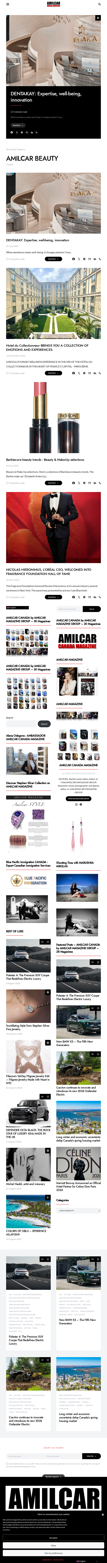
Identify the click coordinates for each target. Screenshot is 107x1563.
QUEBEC (80, 1405)
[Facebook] (81, 804)
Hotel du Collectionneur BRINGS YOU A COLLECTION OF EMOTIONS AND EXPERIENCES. (47, 347)
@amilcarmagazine (52, 1477)
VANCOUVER (64, 1409)
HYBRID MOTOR (15, 1324)
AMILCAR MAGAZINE (16, 1301)
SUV (20, 1331)
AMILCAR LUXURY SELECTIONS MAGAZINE (24, 1298)
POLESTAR (13, 1331)
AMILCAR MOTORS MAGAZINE (20, 1311)
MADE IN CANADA (15, 1409)
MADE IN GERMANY (87, 1311)
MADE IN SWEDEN (15, 1328)
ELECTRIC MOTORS (16, 1321)
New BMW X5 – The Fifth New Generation (74, 1043)
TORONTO (89, 1405)
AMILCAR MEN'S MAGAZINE (19, 1308)
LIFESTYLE (74, 1311)
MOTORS (27, 1328)
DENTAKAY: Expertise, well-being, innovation (46, 96)
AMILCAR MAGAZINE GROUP (78, 798)
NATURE (36, 1409)
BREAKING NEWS (84, 1399)
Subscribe (90, 1456)
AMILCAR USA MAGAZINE (68, 1301)
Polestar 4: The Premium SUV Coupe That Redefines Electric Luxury (27, 977)
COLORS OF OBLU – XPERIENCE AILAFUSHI (26, 1232)
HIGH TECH (29, 1321)
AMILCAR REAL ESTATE (67, 1399)
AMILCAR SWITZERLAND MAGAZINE (22, 1314)
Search (9, 717)
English (12, 608)
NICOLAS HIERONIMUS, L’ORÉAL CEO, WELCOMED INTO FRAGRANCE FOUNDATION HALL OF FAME (48, 571)
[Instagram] (76, 804)
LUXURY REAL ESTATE (67, 1405)
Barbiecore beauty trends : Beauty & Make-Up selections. (45, 459)
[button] (102, 1514)
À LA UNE (17, 1294)
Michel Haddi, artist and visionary (25, 1184)
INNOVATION (27, 1324)
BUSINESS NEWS (74, 1402)
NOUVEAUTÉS (79, 1314)
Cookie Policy (47, 1559)
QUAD (11, 1412)
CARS (31, 1318)
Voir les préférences (53, 1553)
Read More (16, 125)
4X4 (10, 1294)
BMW (82, 1301)
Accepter (53, 1538)
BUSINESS (62, 1402)
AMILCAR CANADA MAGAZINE (33, 1395)
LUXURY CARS (39, 1324)
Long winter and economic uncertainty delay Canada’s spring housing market (78, 1138)
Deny (53, 1545)
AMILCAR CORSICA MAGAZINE (20, 1399)
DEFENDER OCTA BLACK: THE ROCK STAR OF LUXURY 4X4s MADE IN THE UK (28, 1133)
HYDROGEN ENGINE (80, 1308)
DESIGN (38, 1318)
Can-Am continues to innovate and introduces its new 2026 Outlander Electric (76, 1091)
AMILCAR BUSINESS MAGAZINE (70, 1395)
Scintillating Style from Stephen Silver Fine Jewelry (27, 1027)
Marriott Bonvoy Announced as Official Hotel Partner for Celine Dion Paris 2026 (78, 1186)
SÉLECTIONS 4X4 (21, 1412)
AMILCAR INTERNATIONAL (32, 1294)
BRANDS (24, 1318)
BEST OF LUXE (14, 1318)
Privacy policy (58, 1559)
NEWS (35, 1328)
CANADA (85, 1402)
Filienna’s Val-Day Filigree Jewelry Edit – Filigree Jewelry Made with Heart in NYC (28, 1079)
